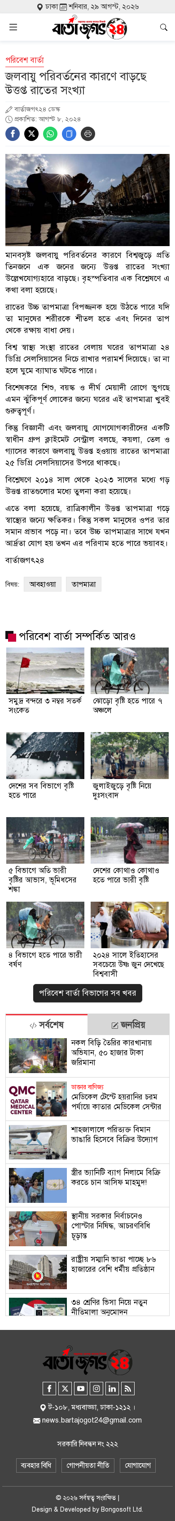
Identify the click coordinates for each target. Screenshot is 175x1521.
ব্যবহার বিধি (36, 1465)
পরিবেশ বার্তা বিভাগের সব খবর (87, 993)
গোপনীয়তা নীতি (87, 1465)
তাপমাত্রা (84, 584)
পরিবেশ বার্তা (24, 60)
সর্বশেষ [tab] (50, 1025)
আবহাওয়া (43, 584)
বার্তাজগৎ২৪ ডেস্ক (37, 109)
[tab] (47, 1024)
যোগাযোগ (138, 1465)
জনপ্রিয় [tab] (131, 1025)
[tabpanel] (87, 1175)
